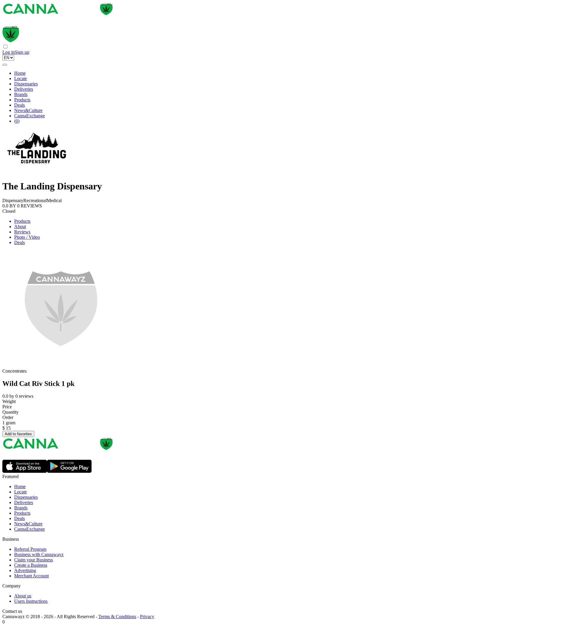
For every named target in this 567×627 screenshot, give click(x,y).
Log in (8, 52)
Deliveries (23, 89)
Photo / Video (27, 237)
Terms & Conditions (117, 616)
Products (22, 99)
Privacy (147, 616)
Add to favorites (18, 434)
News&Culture (28, 110)
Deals (19, 105)
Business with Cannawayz (38, 554)
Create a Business (30, 565)
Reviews (22, 231)
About (20, 226)
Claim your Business (33, 559)
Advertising (25, 570)
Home (20, 73)
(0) (16, 121)
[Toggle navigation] (4, 65)
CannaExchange (29, 115)
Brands (20, 94)
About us (22, 595)
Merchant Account (31, 575)
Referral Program (30, 549)
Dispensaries (26, 83)
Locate (20, 78)
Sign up (22, 52)
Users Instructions (31, 601)
